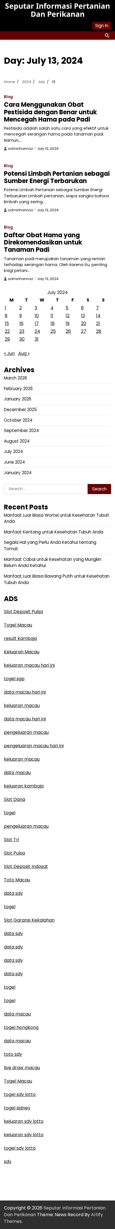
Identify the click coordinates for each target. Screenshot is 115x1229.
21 (98, 323)
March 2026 (15, 378)
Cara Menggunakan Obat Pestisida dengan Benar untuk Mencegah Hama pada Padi (50, 112)
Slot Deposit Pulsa (23, 611)
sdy (7, 1161)
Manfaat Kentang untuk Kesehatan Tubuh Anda (53, 532)
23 (21, 331)
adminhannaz (20, 148)
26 (68, 331)
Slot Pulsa (14, 853)
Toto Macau (17, 880)
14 (98, 315)
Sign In (101, 26)
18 (53, 323)
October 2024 (18, 420)
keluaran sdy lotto (24, 1121)
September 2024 (21, 430)
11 (52, 315)
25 (53, 331)
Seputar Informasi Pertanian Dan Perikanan (57, 10)
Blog (8, 96)
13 (83, 315)
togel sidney (17, 1108)
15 (7, 323)
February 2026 (18, 389)
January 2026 (17, 399)
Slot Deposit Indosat (26, 866)
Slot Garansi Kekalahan (29, 920)
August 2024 (17, 441)
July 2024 (13, 451)
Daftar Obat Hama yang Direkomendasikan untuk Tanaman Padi (43, 242)
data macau (17, 772)
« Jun (9, 353)
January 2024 (18, 473)
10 (37, 315)
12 (68, 315)
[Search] (107, 35)
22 (7, 331)
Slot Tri (11, 839)
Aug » (24, 353)
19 (68, 323)
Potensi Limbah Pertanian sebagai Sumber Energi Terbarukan (57, 177)
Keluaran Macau (21, 652)
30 (22, 339)
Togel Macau (18, 625)
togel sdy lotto (20, 1094)
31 (37, 339)
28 (98, 331)
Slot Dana (14, 799)
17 (37, 323)
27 (83, 331)
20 (83, 323)
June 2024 (14, 462)
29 (7, 339)
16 (21, 323)
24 (37, 331)
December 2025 (20, 409)
